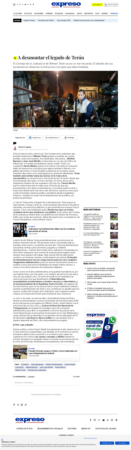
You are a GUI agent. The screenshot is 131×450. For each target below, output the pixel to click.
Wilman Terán (20, 370)
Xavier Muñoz (60, 367)
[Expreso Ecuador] (30, 422)
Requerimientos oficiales (50, 429)
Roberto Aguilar (24, 147)
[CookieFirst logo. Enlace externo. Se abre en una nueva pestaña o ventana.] (2, 440)
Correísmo (25, 364)
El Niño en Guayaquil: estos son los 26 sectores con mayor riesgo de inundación (101, 289)
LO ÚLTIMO (17, 13)
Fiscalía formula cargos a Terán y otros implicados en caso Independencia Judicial (52, 352)
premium (114, 13)
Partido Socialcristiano (54, 364)
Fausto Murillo (70, 364)
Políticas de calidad (105, 429)
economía (38, 13)
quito (79, 13)
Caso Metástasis (37, 364)
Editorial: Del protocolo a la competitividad (89, 20)
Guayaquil (70, 13)
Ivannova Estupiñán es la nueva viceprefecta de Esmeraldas (93, 253)
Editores (72, 429)
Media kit (86, 429)
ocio (97, 13)
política (28, 13)
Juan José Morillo (46, 367)
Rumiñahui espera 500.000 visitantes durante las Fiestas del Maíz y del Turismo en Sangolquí (94, 226)
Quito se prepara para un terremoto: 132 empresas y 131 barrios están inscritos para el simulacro (102, 296)
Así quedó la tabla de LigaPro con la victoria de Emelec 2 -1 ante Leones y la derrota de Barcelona (93, 217)
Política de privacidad (90, 438)
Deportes (88, 13)
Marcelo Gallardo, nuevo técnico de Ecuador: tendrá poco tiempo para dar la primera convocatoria (101, 276)
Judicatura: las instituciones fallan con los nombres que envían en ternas (51, 230)
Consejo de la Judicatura (37, 370)
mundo (105, 13)
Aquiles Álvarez (29, 20)
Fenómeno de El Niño (46, 20)
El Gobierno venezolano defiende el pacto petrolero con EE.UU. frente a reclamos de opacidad (93, 245)
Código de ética (24, 429)
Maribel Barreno (32, 367)
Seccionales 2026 (63, 20)
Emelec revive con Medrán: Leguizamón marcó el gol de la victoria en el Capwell (101, 269)
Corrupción (19, 367)
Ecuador (59, 13)
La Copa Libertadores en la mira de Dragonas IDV (93, 234)
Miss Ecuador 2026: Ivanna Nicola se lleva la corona (102, 283)
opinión (49, 13)
